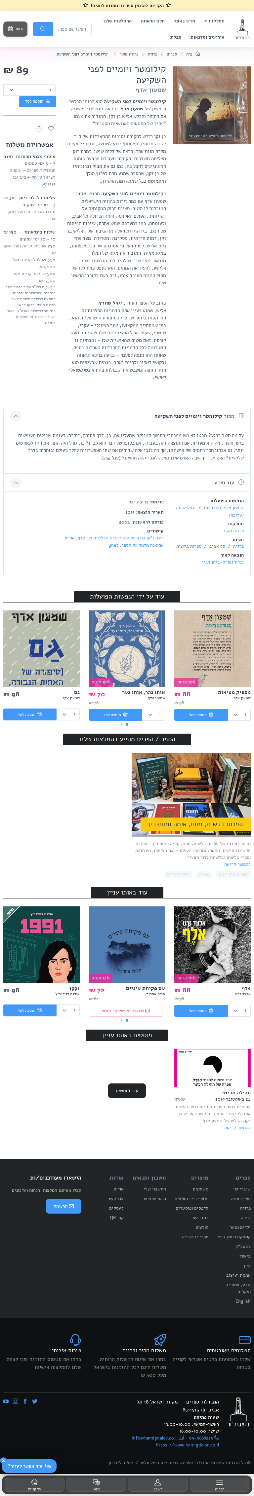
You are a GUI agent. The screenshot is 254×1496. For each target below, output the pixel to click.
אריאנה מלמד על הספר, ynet (136, 545)
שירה (246, 1218)
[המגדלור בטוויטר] (34, 1401)
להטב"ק (243, 1246)
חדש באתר (184, 21)
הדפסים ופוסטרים (192, 1208)
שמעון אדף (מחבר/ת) (223, 507)
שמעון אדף (151, 89)
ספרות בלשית (188, 546)
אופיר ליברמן (120, 1462)
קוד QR (117, 1218)
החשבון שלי (155, 1189)
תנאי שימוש (155, 1198)
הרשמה (60, 1206)
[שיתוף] (39, 128)
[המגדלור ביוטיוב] (6, 1401)
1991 (74, 988)
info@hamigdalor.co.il (155, 1438)
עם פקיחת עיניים (145, 988)
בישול (245, 1256)
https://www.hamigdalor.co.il (187, 1445)
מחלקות (217, 21)
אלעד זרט (243, 994)
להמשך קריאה (237, 864)
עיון (247, 1265)
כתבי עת (200, 1218)
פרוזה (152, 54)
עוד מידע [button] (225, 482)
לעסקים (116, 1208)
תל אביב (216, 546)
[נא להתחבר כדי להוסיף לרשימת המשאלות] (51, 128)
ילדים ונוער (240, 1227)
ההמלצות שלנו (117, 21)
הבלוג (175, 37)
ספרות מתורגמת (233, 874)
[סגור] (3, 1460)
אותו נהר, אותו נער (143, 692)
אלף (246, 988)
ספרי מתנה (241, 1198)
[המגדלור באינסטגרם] (15, 1401)
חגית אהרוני (155, 994)
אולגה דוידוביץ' (67, 994)
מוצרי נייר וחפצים (191, 1198)
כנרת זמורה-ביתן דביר (222, 562)
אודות (118, 1189)
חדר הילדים (178, 874)
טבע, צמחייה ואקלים (238, 1288)
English (243, 1301)
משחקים (200, 1189)
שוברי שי (242, 1189)
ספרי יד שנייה (195, 1237)
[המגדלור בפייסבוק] (25, 1401)
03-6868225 (201, 1438)
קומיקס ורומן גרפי (234, 1237)
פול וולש (148, 1462)
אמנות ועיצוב (238, 1275)
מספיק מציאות (234, 692)
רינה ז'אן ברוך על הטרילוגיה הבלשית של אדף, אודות (114, 538)
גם (77, 692)
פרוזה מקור (129, 54)
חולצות (201, 1227)
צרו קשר (116, 1198)
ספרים (172, 54)
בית (189, 54)
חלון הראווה (153, 21)
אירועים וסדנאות (207, 37)
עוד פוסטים (127, 1090)
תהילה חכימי (236, 1092)
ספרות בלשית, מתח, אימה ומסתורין (195, 824)
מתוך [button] (195, 416)
